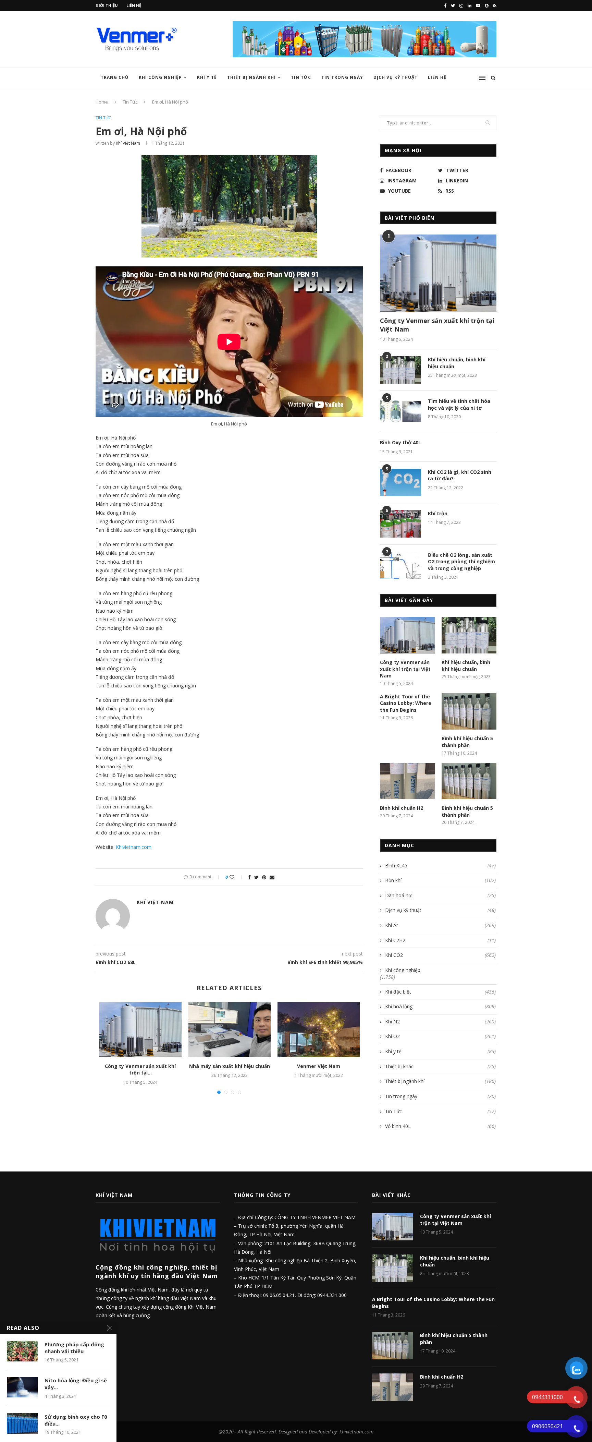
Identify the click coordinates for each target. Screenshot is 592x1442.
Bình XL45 (440, 865)
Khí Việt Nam (128, 143)
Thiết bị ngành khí (251, 77)
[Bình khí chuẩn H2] (407, 781)
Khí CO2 (440, 955)
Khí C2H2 (440, 940)
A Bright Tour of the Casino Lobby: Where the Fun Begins (405, 703)
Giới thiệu (107, 5)
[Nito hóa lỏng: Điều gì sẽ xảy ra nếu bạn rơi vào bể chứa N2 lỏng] (22, 1387)
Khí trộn (437, 513)
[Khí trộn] (400, 524)
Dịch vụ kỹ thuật (440, 910)
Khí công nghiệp (160, 77)
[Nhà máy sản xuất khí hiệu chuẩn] (229, 1029)
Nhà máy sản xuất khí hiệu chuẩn (229, 1066)
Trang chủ (114, 77)
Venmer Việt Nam (318, 1066)
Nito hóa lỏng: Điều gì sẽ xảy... (76, 1384)
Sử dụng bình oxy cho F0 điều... (76, 1420)
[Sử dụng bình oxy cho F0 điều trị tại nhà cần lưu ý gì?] (22, 1423)
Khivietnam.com (133, 847)
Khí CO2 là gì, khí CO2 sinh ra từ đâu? (459, 475)
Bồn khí (440, 880)
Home (102, 102)
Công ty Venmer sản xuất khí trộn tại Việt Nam (437, 324)
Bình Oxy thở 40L (400, 442)
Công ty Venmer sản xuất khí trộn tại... (140, 1069)
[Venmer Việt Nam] (319, 1029)
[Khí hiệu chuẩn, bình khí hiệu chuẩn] (400, 370)
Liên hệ (133, 5)
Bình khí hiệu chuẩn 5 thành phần (467, 741)
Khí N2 (440, 1021)
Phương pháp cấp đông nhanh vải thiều (74, 1348)
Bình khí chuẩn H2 (401, 808)
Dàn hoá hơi (440, 895)
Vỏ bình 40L (440, 1126)
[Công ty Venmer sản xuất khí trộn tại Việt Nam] (140, 1029)
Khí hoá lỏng (440, 1006)
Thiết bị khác (440, 1066)
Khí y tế (207, 77)
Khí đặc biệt (440, 991)
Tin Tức (301, 77)
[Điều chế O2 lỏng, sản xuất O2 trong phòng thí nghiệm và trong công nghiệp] (400, 565)
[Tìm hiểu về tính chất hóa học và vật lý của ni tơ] (400, 411)
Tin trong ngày (342, 77)
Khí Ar (440, 925)
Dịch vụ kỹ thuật (395, 77)
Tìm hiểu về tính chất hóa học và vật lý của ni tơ (459, 404)
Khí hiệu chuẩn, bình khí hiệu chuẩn (456, 363)
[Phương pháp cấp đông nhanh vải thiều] (22, 1351)
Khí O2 (440, 1036)
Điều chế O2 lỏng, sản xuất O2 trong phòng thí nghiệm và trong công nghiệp (461, 562)
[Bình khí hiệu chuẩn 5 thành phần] (469, 711)
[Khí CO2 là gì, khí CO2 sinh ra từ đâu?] (400, 482)
